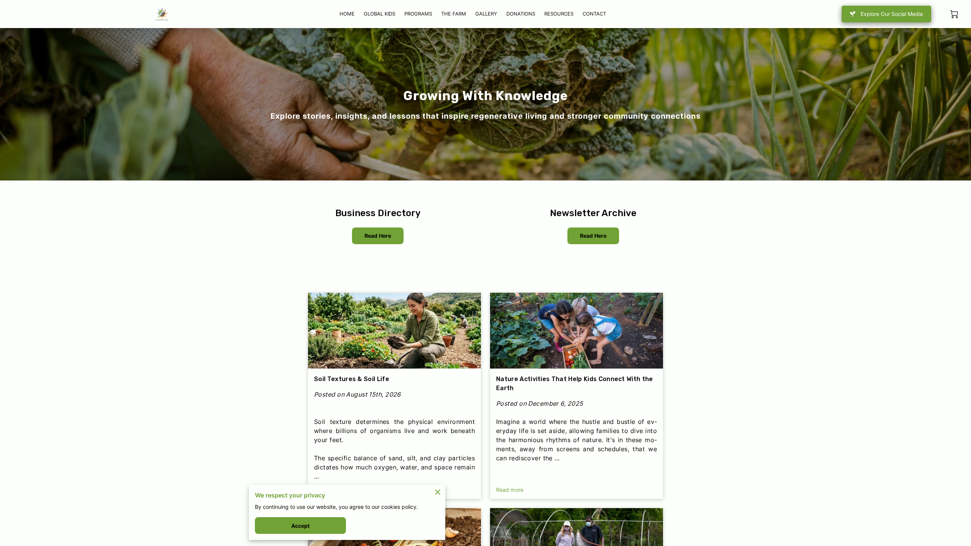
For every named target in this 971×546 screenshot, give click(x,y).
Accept (300, 525)
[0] (954, 14)
